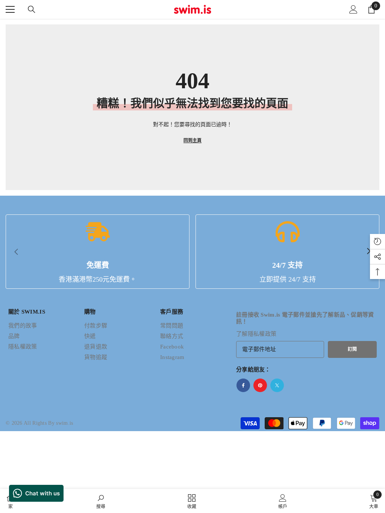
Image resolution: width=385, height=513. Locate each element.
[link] (97, 251)
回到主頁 (192, 140)
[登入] (353, 9)
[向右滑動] (368, 252)
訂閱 (352, 349)
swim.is (64, 423)
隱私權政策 (262, 334)
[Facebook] (243, 385)
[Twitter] (277, 385)
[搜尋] (31, 9)
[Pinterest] (260, 385)
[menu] (10, 9)
